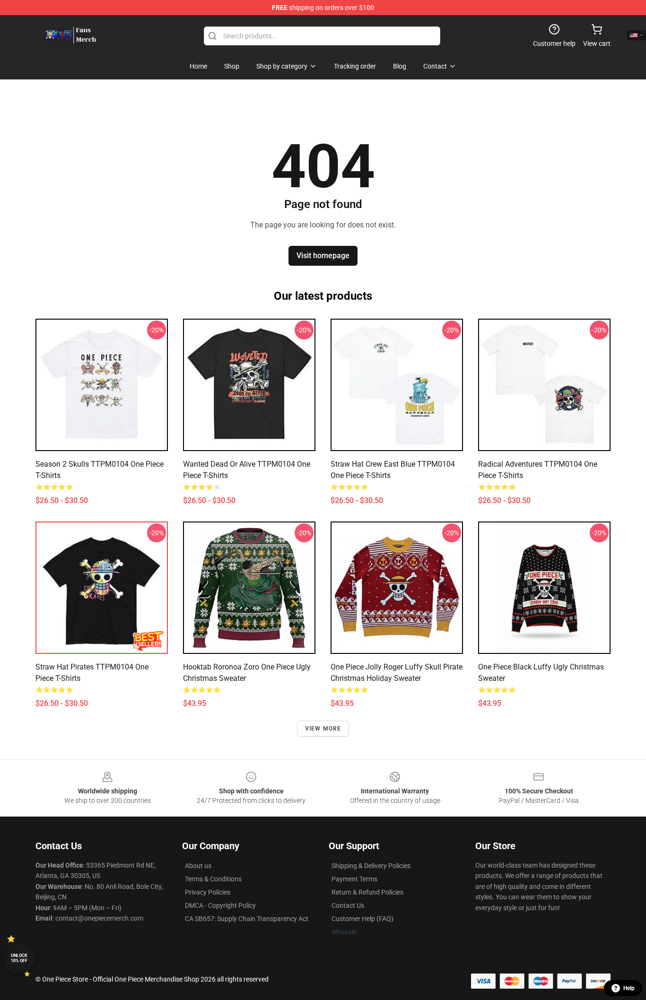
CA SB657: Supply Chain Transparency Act (246, 918)
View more (323, 728)
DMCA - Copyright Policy (220, 905)
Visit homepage (323, 255)
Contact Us (348, 905)
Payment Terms (354, 879)
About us (198, 866)
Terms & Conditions (213, 879)
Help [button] (629, 988)
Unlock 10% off (19, 958)
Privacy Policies (207, 892)
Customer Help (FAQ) (362, 918)
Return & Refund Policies (367, 892)
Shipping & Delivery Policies (371, 866)
